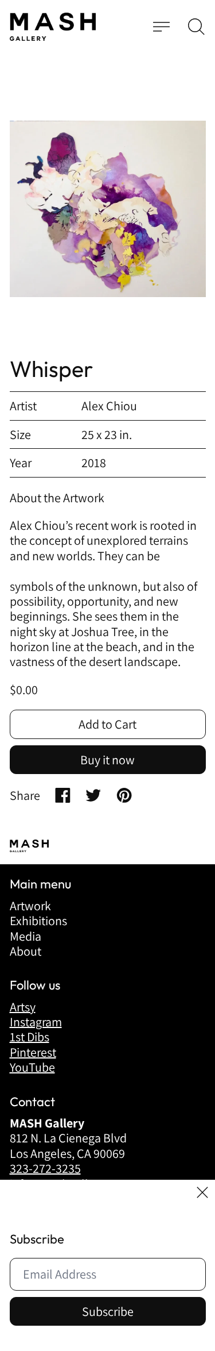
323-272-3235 (45, 1168)
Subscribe (108, 1311)
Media (25, 936)
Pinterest (33, 1052)
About (25, 951)
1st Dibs (29, 1037)
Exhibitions (38, 921)
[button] (196, 26)
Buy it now (107, 760)
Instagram (36, 1022)
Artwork (30, 906)
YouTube (32, 1067)
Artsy (23, 1007)
